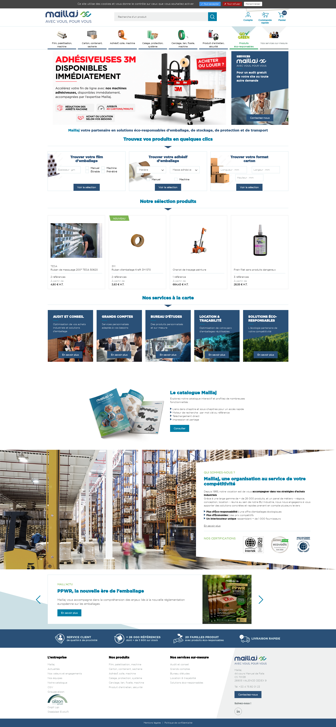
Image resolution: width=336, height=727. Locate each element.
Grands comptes (180, 668)
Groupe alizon (56, 691)
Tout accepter (211, 3)
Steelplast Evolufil (58, 711)
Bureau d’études (180, 673)
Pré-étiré (111, 171)
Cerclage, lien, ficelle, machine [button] (183, 45)
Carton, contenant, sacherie (125, 668)
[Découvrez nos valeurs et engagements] (253, 546)
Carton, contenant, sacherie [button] (92, 45)
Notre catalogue (57, 682)
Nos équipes (55, 677)
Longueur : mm (230, 169)
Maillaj (51, 664)
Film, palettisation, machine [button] (62, 45)
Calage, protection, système (125, 677)
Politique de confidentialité (178, 722)
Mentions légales (153, 722)
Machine (111, 167)
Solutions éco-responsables (186, 682)
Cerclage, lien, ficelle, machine (126, 682)
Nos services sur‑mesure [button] (274, 43)
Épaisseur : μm (66, 169)
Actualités (54, 668)
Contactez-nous (260, 117)
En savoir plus (70, 354)
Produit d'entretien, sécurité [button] (213, 45)
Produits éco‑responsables (244, 45)
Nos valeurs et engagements (65, 673)
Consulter (180, 428)
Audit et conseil (179, 664)
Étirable (95, 171)
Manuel (94, 167)
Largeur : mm (262, 169)
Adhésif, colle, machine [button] (122, 43)
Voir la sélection (86, 187)
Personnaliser (253, 3)
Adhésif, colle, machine (122, 673)
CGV (50, 687)
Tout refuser (233, 3)
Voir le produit (76, 258)
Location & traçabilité (183, 677)
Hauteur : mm (245, 177)
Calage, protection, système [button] (152, 45)
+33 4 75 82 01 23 (249, 686)
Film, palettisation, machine (125, 664)
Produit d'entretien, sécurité (125, 687)
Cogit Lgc (53, 707)
